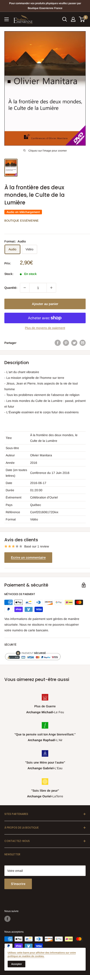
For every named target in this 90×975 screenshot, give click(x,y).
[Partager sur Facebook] (58, 342)
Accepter (16, 964)
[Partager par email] (83, 342)
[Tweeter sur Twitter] (74, 342)
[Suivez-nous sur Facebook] (7, 919)
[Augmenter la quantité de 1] (51, 287)
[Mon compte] (73, 19)
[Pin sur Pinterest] (66, 342)
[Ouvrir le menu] (6, 19)
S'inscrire (18, 884)
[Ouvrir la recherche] (64, 19)
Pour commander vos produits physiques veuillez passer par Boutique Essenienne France (45, 6)
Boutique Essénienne (21, 220)
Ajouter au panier (45, 304)
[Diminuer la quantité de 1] (24, 287)
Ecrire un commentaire (28, 557)
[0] (82, 19)
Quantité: (10, 287)
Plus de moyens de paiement (45, 328)
